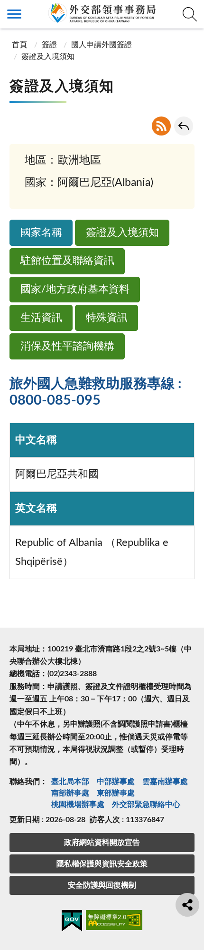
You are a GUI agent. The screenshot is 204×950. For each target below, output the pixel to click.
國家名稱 (41, 233)
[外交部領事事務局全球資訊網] (102, 13)
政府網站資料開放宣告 (102, 842)
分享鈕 (187, 905)
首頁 (19, 44)
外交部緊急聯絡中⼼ (146, 804)
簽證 (49, 44)
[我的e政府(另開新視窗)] (72, 922)
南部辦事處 (70, 793)
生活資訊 (41, 318)
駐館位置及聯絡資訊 (67, 261)
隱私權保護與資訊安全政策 (102, 864)
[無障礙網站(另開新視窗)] (114, 921)
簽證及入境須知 (122, 233)
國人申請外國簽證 (101, 44)
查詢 (190, 14)
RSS (161, 126)
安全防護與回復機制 (102, 885)
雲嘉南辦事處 (165, 781)
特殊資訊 (107, 318)
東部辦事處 (116, 793)
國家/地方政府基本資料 (75, 289)
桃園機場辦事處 (77, 804)
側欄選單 (14, 14)
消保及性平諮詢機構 (67, 346)
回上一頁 (183, 126)
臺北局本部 (70, 781)
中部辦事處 (116, 781)
